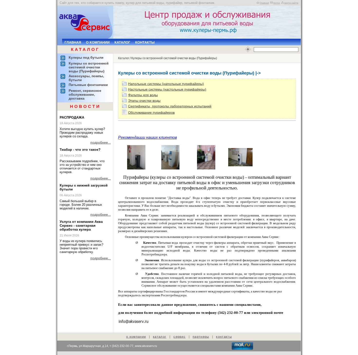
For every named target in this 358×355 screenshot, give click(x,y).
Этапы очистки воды (144, 101)
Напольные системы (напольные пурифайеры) (166, 84)
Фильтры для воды (143, 95)
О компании (98, 42)
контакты (224, 336)
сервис (179, 336)
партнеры (201, 336)
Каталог (122, 42)
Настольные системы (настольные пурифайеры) (167, 89)
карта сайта (291, 2)
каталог (159, 336)
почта (276, 2)
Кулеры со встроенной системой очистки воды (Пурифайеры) (174, 58)
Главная (264, 2)
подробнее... (100, 142)
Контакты (145, 42)
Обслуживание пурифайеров (151, 112)
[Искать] (248, 49)
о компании (136, 336)
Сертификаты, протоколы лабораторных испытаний (169, 106)
